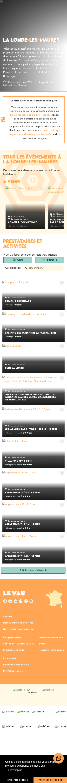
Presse (43, 644)
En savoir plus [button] (14, 770)
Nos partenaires (12, 637)
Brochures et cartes (14, 650)
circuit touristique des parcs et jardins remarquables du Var (34, 132)
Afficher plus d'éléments (33, 570)
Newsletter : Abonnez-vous (18, 629)
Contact (7, 616)
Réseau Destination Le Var (18, 623)
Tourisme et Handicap (51, 650)
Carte (20, 259)
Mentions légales (13, 671)
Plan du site (9, 658)
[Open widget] (58, 758)
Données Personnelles (16, 665)
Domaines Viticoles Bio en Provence (29, 115)
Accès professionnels (51, 637)
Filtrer (52, 259)
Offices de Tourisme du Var (18, 644)
